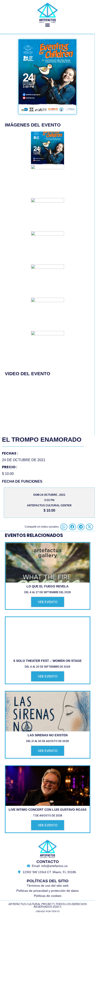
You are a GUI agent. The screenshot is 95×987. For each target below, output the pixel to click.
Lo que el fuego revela (47, 586)
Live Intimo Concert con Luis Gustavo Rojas (47, 809)
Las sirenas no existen (48, 735)
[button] (47, 25)
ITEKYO (55, 911)
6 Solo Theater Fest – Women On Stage (47, 661)
